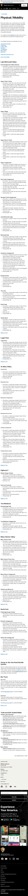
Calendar (14, 8)
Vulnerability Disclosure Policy (7, 882)
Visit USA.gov (4, 893)
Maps (10, 8)
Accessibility (3, 865)
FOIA (2, 869)
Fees (18, 8)
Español (3, 781)
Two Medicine (4, 49)
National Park (9, 5)
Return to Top (4, 332)
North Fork (3, 51)
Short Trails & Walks (5, 57)
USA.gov (3, 884)
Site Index (4, 779)
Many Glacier (4, 50)
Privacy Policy (4, 867)
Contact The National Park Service (8, 874)
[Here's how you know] (14, 1)
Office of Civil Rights (5, 886)
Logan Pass (3, 45)
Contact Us (4, 773)
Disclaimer (3, 880)
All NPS (14, 800)
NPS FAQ (3, 876)
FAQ (3, 777)
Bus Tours (6, 702)
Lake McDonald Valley (6, 43)
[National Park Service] (1, 5)
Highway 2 (3, 47)
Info (1, 8)
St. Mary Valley (4, 46)
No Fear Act (3, 878)
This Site (14, 797)
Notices (2, 872)
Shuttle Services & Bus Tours (7, 54)
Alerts (5, 8)
